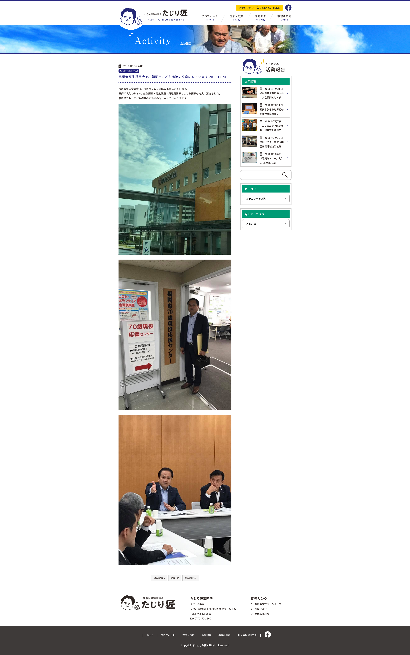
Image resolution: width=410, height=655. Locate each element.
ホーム (150, 635)
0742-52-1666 (270, 8)
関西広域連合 (262, 613)
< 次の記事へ (159, 578)
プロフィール (168, 635)
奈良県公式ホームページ (268, 604)
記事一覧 (175, 578)
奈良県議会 (261, 609)
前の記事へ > (190, 578)
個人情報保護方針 (247, 635)
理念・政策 (188, 635)
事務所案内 (224, 635)
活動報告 (206, 635)
